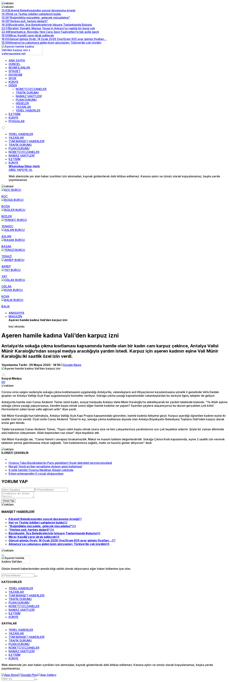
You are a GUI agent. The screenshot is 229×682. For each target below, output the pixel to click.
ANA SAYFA (17, 60)
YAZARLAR (23, 107)
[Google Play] (27, 675)
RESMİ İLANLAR (19, 67)
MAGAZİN (15, 316)
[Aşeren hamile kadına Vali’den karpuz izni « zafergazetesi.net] (22, 54)
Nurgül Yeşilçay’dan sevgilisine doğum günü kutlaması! (45, 466)
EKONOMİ (15, 75)
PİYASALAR (17, 121)
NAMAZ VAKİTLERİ (29, 96)
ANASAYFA (16, 313)
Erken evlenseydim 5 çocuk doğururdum (36, 473)
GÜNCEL (14, 64)
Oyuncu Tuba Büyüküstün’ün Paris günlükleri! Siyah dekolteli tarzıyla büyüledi (60, 463)
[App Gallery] (46, 675)
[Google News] (70, 365)
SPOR (12, 78)
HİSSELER (22, 103)
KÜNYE (13, 82)
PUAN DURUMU (26, 100)
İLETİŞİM (14, 114)
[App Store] (9, 675)
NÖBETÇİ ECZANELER (31, 89)
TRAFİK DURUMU (27, 92)
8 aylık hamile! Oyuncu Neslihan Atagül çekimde (41, 470)
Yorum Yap (8, 500)
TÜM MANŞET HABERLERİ (26, 141)
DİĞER (13, 85)
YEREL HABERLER (28, 110)
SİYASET (15, 71)
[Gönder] (36, 576)
